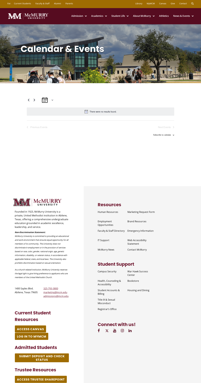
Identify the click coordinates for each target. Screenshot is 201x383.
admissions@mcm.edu (56, 296)
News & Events (181, 16)
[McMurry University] (28, 19)
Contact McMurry (137, 249)
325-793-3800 (50, 288)
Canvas (162, 3)
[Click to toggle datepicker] (48, 100)
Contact (183, 3)
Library (138, 3)
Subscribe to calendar (162, 135)
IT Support (103, 240)
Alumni (57, 3)
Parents (69, 3)
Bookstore (133, 280)
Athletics (164, 16)
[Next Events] (34, 100)
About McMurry (142, 16)
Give (173, 3)
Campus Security (107, 271)
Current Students (22, 3)
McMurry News (106, 249)
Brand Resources (136, 221)
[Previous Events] (28, 100)
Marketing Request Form (141, 212)
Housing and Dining (138, 290)
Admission (77, 16)
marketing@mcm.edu (55, 292)
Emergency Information (140, 230)
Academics (97, 16)
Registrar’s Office (107, 309)
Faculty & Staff (42, 3)
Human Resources (108, 212)
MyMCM (151, 3)
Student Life (118, 16)
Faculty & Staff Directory (111, 230)
